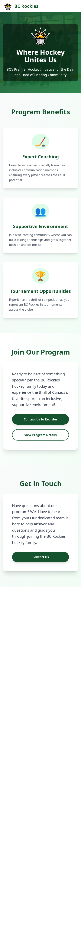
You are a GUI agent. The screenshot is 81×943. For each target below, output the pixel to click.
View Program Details (40, 435)
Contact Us (40, 557)
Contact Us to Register (40, 419)
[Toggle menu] (75, 6)
